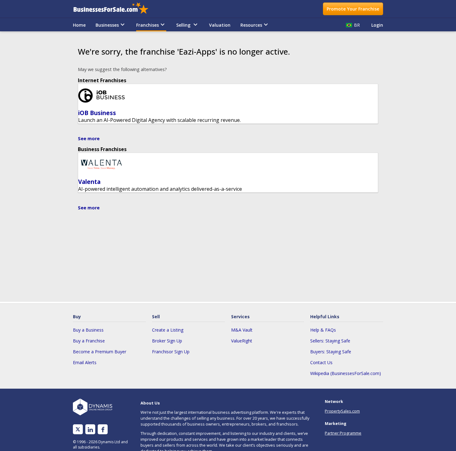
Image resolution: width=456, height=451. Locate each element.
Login (377, 25)
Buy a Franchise (89, 341)
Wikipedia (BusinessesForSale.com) (345, 373)
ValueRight (241, 341)
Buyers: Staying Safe (330, 352)
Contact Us (321, 362)
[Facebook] (103, 429)
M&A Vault (242, 330)
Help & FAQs (323, 330)
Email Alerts (84, 362)
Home (79, 25)
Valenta (89, 181)
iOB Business (97, 113)
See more (89, 138)
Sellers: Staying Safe (330, 341)
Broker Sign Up (167, 341)
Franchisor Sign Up (171, 352)
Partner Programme (343, 433)
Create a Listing (167, 330)
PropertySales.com (342, 411)
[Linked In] (90, 429)
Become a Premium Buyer (99, 352)
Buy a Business (88, 330)
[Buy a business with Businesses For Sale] (115, 8)
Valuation (219, 25)
